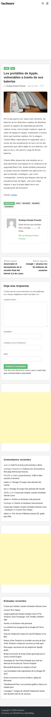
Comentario (10, 300)
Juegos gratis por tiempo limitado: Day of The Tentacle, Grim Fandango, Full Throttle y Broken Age (24, 617)
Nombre (8, 332)
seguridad (9, 207)
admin (6, 499)
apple (18, 203)
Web (6, 354)
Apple (7, 68)
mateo (6, 482)
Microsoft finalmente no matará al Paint (20, 667)
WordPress (18, 713)
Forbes (14, 195)
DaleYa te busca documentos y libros (26, 465)
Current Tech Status (24, 510)
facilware (7, 3)
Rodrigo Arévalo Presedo (16, 86)
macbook (26, 203)
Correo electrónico (15, 343)
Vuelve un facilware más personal (26, 499)
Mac (12, 68)
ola (5, 489)
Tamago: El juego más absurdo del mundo (27, 489)
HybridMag (29, 713)
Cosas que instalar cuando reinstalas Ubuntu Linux (25, 606)
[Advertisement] (25, 33)
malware (35, 203)
